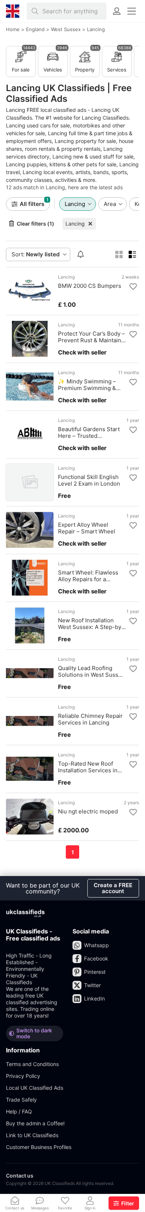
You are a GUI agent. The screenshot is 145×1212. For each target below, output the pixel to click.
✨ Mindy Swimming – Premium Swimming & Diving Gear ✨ (87, 385)
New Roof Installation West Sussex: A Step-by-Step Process (91, 623)
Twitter (92, 985)
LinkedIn (94, 998)
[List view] (132, 254)
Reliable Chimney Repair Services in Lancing (90, 719)
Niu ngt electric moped (88, 811)
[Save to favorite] (133, 287)
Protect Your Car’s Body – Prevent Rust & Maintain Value (91, 337)
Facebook (96, 958)
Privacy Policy (23, 1076)
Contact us (19, 1175)
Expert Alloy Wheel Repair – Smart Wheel (86, 528)
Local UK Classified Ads (34, 1088)
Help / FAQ (19, 1111)
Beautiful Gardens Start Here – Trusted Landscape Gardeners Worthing (89, 432)
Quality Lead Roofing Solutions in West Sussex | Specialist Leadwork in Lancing (91, 671)
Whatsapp (96, 945)
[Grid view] (119, 254)
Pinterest (95, 972)
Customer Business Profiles (38, 1147)
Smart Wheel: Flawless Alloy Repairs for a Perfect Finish (88, 576)
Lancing (75, 223)
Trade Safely (21, 1099)
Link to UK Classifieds (32, 1135)
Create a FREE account (113, 888)
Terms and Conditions (32, 1064)
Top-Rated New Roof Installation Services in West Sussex (87, 767)
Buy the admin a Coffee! (35, 1123)
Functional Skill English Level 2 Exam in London (89, 480)
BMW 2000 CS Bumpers (89, 286)
